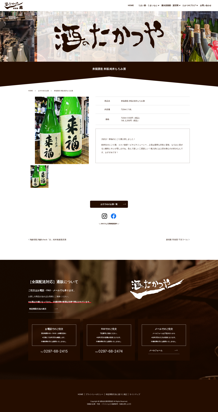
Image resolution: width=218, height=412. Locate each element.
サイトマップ (135, 394)
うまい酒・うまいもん (147, 5)
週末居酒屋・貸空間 (169, 5)
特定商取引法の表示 (37, 309)
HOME (131, 5)
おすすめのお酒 (43, 91)
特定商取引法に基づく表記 (116, 394)
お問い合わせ (205, 5)
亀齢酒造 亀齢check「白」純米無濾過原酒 (48, 239)
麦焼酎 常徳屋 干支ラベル (177, 239)
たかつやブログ (189, 5)
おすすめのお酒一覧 (109, 204)
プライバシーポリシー (94, 394)
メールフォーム (155, 350)
